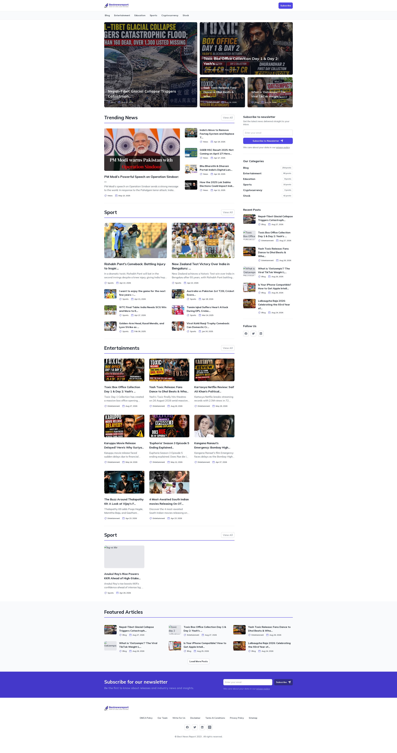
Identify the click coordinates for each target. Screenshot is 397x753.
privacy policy (283, 147)
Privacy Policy (237, 718)
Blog (107, 15)
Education (139, 15)
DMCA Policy (146, 718)
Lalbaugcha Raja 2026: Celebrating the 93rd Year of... (274, 304)
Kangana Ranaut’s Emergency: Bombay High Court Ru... (211, 447)
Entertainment (122, 15)
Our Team (162, 718)
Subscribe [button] (285, 5)
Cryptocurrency (169, 15)
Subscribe (281, 682)
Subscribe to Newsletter (266, 140)
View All (228, 117)
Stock (186, 15)
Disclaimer (195, 718)
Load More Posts (199, 661)
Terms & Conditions (215, 718)
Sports (153, 15)
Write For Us (178, 718)
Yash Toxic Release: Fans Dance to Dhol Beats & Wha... (219, 92)
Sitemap (253, 718)
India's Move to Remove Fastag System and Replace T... (217, 133)
